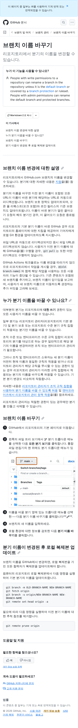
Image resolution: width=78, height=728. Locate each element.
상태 (65, 710)
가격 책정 (8, 714)
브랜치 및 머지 (22, 32)
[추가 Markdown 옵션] (36, 115)
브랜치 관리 (42, 32)
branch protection (41, 91)
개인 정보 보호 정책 (12, 666)
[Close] (68, 6)
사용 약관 (35, 710)
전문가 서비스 (25, 714)
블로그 (39, 714)
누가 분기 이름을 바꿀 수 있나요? (35, 300)
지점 (58, 181)
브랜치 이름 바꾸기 (64, 32)
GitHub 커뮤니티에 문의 (20, 683)
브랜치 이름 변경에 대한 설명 (31, 168)
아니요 (27, 660)
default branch (56, 86)
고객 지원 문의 (15, 688)
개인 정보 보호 (52, 710)
